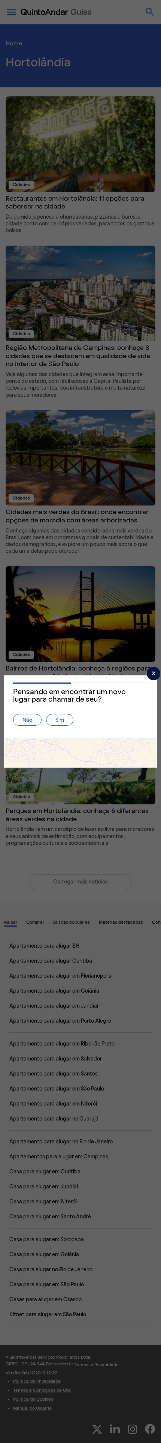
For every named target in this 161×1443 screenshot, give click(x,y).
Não (27, 720)
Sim (59, 720)
